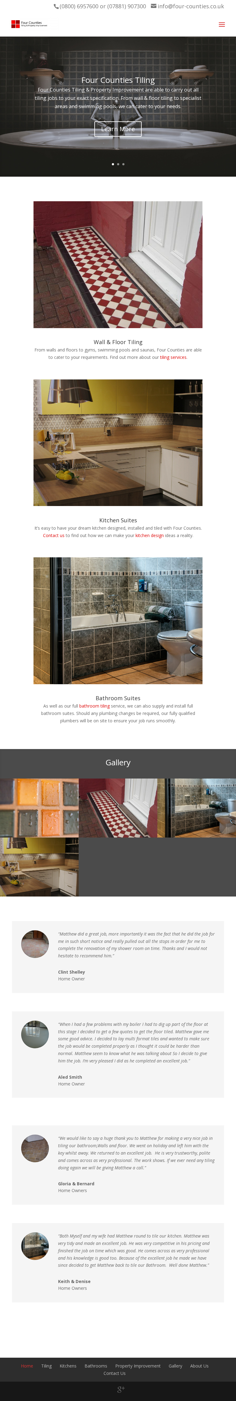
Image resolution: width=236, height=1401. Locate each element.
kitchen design (150, 535)
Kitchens (68, 1366)
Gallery (175, 1366)
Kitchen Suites (118, 520)
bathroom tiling (94, 706)
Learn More (118, 132)
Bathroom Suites (118, 698)
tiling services (173, 357)
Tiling (46, 1366)
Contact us (54, 535)
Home (27, 1366)
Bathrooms (96, 1366)
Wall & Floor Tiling (118, 342)
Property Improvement (138, 1366)
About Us (199, 1366)
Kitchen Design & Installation (118, 83)
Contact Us (115, 1373)
